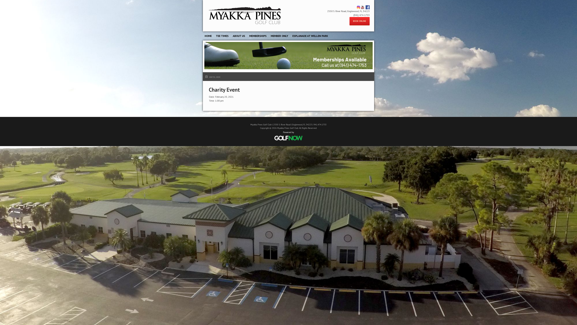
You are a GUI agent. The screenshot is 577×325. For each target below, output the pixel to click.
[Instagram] (358, 7)
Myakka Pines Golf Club (244, 15)
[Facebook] (368, 7)
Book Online (359, 21)
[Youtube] (362, 7)
